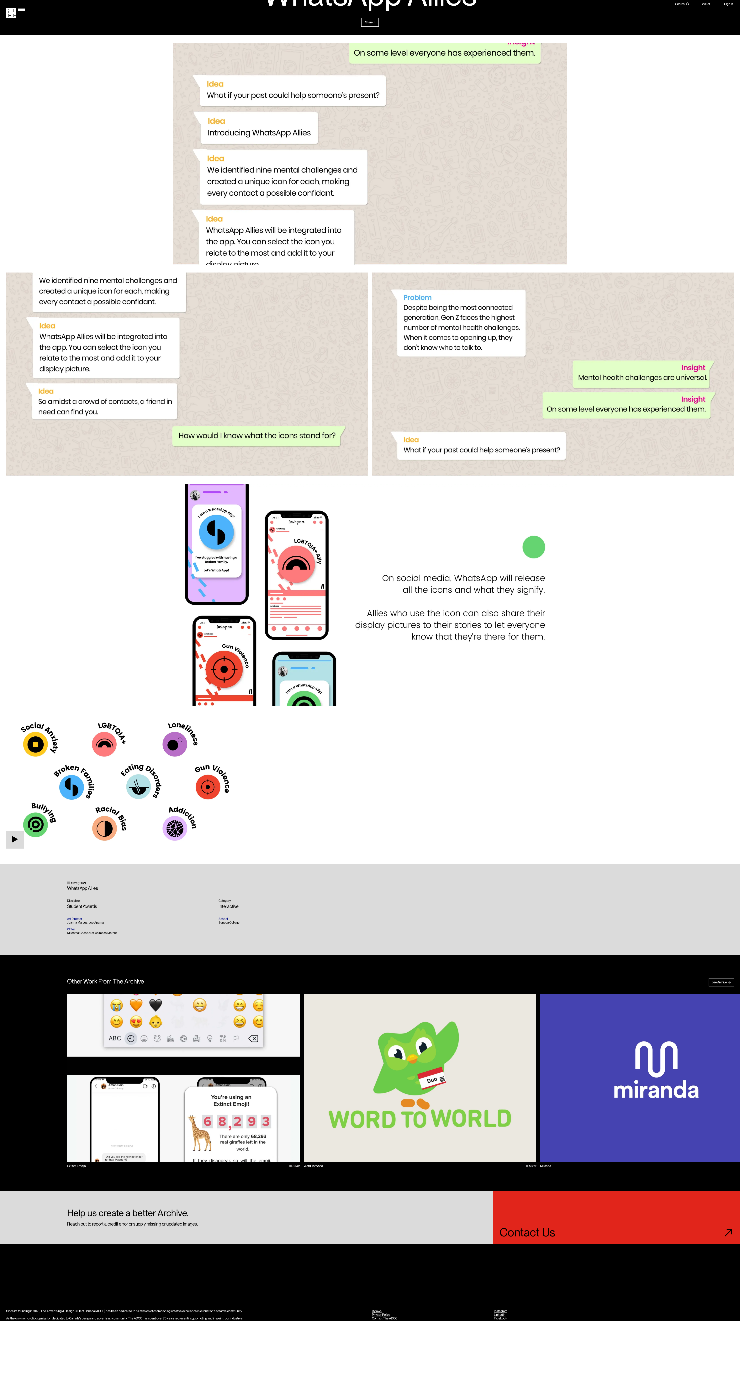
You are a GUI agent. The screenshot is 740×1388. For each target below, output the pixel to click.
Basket (705, 4)
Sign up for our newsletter (511, 1329)
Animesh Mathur (106, 933)
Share (369, 22)
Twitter (498, 1322)
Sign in (728, 4)
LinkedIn (499, 1314)
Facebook (500, 1318)
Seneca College (229, 922)
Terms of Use (380, 1322)
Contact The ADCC (384, 1318)
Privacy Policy (381, 1314)
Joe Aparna (96, 922)
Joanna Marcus (77, 922)
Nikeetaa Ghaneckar (80, 933)
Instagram (500, 1311)
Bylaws (377, 1311)
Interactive (229, 906)
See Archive (719, 982)
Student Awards (82, 906)
